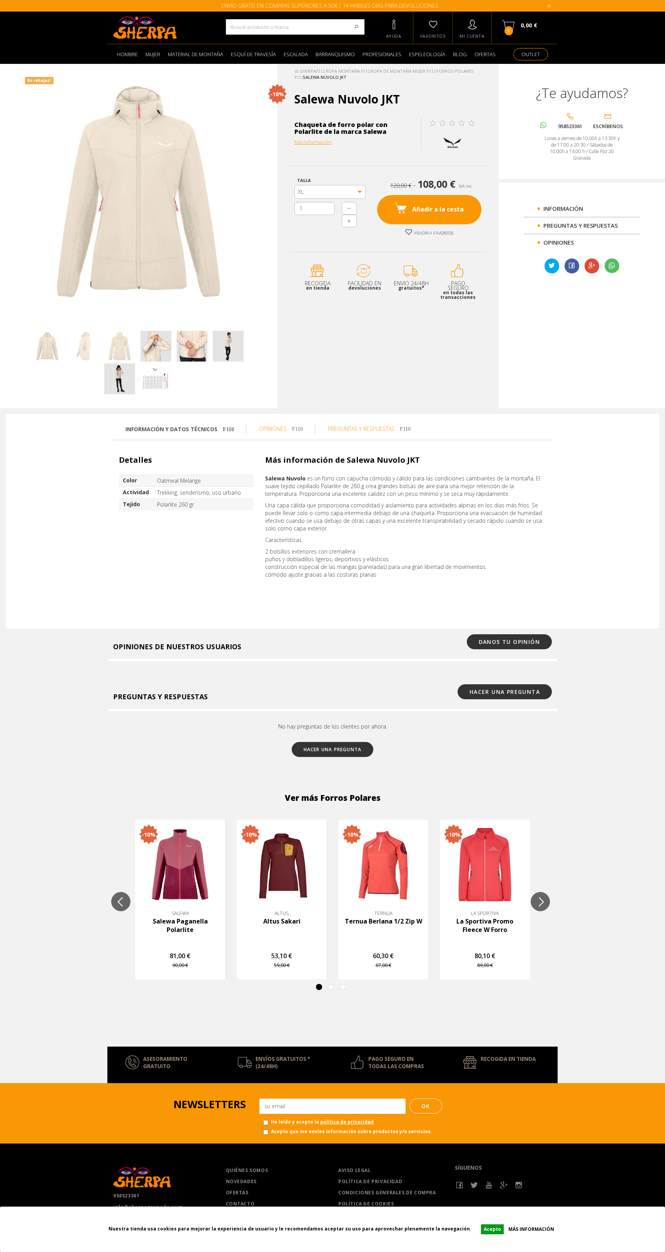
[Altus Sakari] (282, 865)
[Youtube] (489, 1185)
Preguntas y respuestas (580, 225)
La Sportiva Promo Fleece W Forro (484, 925)
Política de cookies (366, 1203)
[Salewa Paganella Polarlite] (180, 865)
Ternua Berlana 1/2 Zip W (383, 921)
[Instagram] (519, 1185)
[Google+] (592, 266)
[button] (393, 28)
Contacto (240, 1203)
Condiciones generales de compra (387, 1192)
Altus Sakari (282, 921)
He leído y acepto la (322, 1122)
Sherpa (307, 71)
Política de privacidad (370, 1181)
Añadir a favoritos (433, 233)
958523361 (126, 1195)
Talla (305, 180)
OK (425, 1106)
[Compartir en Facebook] (572, 266)
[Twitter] (474, 1185)
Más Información (313, 142)
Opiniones (558, 242)
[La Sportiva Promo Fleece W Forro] (485, 865)
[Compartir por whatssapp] (612, 265)
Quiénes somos (247, 1170)
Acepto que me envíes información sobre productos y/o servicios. (351, 1131)
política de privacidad (347, 1122)
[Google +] (504, 1185)
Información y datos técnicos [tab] (172, 429)
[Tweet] (552, 266)
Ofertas (237, 1192)
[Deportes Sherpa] (163, 27)
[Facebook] (459, 1185)
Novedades (241, 1181)
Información (563, 208)
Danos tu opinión (509, 641)
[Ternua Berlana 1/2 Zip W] (383, 865)
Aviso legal (354, 1170)
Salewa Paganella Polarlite (180, 925)
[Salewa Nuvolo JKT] (47, 346)
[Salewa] (452, 141)
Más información (531, 1229)
